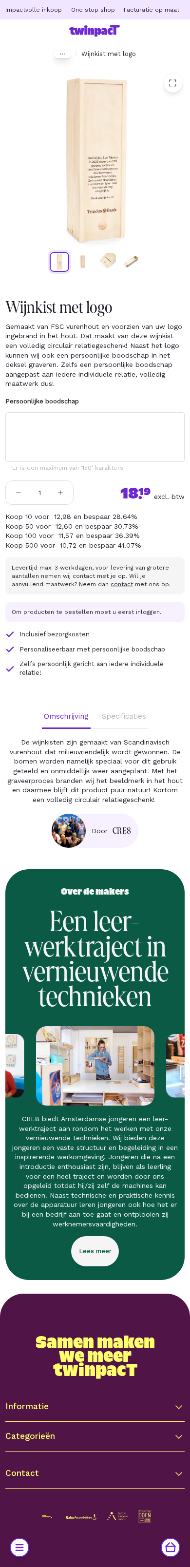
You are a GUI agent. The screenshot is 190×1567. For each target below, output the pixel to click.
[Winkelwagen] (170, 1547)
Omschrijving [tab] (66, 716)
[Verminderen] (18, 492)
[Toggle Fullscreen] (173, 83)
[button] (94, 1406)
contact (122, 584)
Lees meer (95, 1251)
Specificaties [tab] (124, 716)
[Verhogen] (60, 492)
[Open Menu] (19, 1547)
